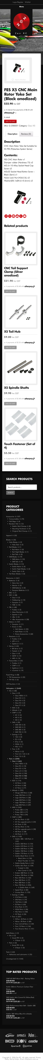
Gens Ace (15, 583)
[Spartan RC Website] (15, 1046)
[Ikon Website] (21, 1041)
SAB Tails (15, 562)
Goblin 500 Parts (21, 844)
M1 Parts (18, 824)
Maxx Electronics (18, 612)
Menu (21, 7)
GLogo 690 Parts (21, 793)
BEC (10, 593)
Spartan (15, 615)
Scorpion (15, 602)
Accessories (10, 516)
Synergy (15, 734)
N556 (17, 744)
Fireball (20, 868)
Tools (8, 952)
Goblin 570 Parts (21, 846)
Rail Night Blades (18, 552)
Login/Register (18, 2)
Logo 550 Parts (20, 798)
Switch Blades (14, 564)
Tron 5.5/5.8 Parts (21, 924)
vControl (15, 670)
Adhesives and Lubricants (18, 954)
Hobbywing (16, 600)
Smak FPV (15, 938)
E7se (16, 742)
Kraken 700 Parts (21, 875)
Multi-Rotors (10, 933)
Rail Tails (15, 554)
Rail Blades (13, 547)
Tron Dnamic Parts (21, 929)
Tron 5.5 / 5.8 (20, 754)
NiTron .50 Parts (20, 919)
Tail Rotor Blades (15, 574)
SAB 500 (18, 727)
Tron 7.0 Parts (20, 926)
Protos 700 (19, 815)
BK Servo (15, 649)
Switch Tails (16, 571)
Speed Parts (19, 890)
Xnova (14, 627)
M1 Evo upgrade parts (23, 822)
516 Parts (18, 897)
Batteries (12, 581)
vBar (13, 617)
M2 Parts (18, 832)
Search (10, 492)
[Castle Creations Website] (33, 1041)
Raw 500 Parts (20, 880)
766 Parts (18, 902)
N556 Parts (19, 909)
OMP (14, 666)
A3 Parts (18, 783)
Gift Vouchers (11, 684)
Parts (10, 759)
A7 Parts (18, 788)
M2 (16, 717)
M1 (16, 715)
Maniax (14, 585)
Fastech (14, 651)
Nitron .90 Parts (20, 921)
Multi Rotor (19, 632)
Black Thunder (23, 861)
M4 (16, 720)
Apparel (9, 535)
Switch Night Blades (19, 569)
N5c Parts (18, 912)
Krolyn (17, 1059)
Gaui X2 (18, 768)
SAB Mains (16, 559)
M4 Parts (18, 834)
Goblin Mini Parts (21, 866)
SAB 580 (18, 730)
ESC (10, 595)
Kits (10, 691)
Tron (13, 749)
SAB (13, 722)
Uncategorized (11, 959)
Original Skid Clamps (20, 531)
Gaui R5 (18, 766)
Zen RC (21, 33)
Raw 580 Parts (20, 883)
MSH (14, 807)
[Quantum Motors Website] (27, 1046)
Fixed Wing (10, 675)
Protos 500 (19, 812)
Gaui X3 (18, 698)
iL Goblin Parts (23, 887)
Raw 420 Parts (20, 878)
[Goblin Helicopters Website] (9, 1035)
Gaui (14, 598)
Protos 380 (19, 810)
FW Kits (11, 680)
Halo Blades (13, 542)
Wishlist (27, 2)
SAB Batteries (16, 588)
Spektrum (15, 644)
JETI (13, 641)
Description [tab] (12, 134)
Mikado (14, 710)
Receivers (12, 636)
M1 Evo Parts (19, 819)
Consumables (14, 519)
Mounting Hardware (19, 529)
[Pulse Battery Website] (33, 1035)
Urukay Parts (19, 892)
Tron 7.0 (18, 756)
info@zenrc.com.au (31, 1059)
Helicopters (10, 688)
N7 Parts (18, 914)
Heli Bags (12, 521)
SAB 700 (18, 732)
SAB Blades (13, 557)
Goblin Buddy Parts (22, 863)
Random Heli (13, 524)
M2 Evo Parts (19, 827)
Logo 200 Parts (20, 795)
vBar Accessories (18, 619)
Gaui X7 (18, 705)
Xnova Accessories (21, 634)
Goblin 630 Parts (21, 849)
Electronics (10, 578)
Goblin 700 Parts (21, 851)
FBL (10, 607)
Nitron (17, 751)
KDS (13, 708)
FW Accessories (14, 677)
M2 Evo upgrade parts (23, 829)
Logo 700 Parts (20, 802)
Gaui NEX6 (19, 696)
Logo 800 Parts (20, 805)
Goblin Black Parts (21, 856)
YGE (13, 605)
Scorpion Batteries (18, 590)
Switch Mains (16, 566)
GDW (14, 656)
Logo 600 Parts (20, 800)
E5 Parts (18, 904)
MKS (13, 658)
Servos (11, 646)
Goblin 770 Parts (21, 853)
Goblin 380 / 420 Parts (23, 839)
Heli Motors (19, 629)
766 (16, 737)
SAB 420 (18, 725)
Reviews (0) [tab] (26, 134)
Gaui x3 (18, 771)
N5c (16, 747)
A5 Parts (18, 785)
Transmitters (13, 661)
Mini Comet (22, 870)
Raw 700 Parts (20, 885)
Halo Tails (15, 545)
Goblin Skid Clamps (19, 526)
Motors (11, 622)
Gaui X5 (31, 125)
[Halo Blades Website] (21, 1035)
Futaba (14, 610)
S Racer (17, 940)
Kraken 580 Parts (21, 873)
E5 (16, 739)
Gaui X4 (18, 700)
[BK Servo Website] (9, 1041)
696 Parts (18, 900)
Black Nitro (22, 858)
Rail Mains (16, 549)
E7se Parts (18, 907)
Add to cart (10, 121)
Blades (8, 540)
